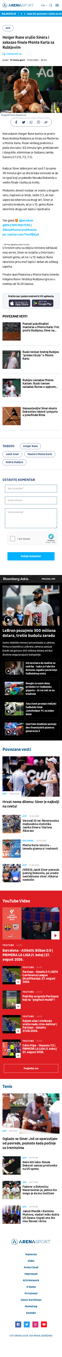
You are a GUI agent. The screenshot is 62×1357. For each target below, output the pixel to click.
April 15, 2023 (24, 245)
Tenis (7, 1086)
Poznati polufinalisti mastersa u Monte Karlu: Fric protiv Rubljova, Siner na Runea (40, 327)
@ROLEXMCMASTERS (16, 225)
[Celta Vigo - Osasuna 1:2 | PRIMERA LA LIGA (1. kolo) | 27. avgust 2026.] (11, 1049)
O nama (31, 1287)
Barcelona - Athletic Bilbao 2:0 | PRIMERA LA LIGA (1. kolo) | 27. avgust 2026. (27, 955)
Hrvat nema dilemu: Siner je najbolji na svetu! (30, 804)
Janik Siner (12, 454)
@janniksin (26, 221)
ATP (8, 28)
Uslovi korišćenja (31, 1300)
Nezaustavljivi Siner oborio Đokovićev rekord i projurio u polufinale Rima (40, 412)
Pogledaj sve (48, 579)
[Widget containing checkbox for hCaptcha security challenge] (32, 538)
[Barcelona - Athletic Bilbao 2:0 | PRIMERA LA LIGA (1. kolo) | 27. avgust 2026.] (31, 923)
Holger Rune (30, 446)
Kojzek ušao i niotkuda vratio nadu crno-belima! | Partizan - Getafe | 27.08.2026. (39, 1026)
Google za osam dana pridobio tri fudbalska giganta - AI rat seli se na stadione (40, 689)
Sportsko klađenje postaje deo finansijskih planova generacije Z (41, 727)
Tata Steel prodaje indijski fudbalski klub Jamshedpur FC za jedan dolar (41, 709)
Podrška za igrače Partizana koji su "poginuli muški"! (40, 998)
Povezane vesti (14, 316)
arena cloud (31, 1267)
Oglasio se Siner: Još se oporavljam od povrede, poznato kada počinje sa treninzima (29, 1143)
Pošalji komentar (31, 556)
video (31, 1261)
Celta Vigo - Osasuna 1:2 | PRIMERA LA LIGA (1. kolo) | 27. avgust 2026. (39, 1049)
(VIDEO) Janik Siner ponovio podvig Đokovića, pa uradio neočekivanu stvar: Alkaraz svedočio (40, 875)
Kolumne (28, 840)
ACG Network (31, 1280)
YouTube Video (16, 901)
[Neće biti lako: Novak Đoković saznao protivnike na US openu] (11, 1165)
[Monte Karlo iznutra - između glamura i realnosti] (11, 848)
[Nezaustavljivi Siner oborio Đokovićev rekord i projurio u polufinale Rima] (11, 416)
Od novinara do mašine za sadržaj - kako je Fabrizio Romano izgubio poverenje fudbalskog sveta (41, 668)
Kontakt (31, 1313)
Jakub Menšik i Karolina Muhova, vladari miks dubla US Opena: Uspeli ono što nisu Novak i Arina (40, 1216)
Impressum (31, 1274)
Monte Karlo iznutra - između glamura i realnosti (40, 847)
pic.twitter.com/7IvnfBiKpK (20, 235)
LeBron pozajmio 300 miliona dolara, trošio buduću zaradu (29, 633)
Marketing (31, 1306)
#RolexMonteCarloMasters (19, 230)
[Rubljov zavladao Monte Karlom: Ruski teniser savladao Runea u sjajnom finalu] (11, 388)
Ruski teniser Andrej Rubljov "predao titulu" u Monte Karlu (40, 355)
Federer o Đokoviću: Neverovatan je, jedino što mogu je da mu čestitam (39, 1190)
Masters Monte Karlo (40, 454)
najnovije (31, 1254)
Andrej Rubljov (14, 462)
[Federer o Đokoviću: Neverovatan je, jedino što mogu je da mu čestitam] (11, 1190)
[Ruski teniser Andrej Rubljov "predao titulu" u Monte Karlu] (11, 359)
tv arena (16, 1335)
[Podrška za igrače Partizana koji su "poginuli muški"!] (11, 1000)
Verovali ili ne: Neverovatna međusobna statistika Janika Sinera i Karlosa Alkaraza (40, 826)
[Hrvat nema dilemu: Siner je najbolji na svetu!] (31, 776)
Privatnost (31, 1293)
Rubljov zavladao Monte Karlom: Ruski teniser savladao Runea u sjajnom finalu (39, 384)
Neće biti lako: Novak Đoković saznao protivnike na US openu (39, 1166)
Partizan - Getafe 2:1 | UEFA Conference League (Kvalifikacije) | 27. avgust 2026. (40, 977)
